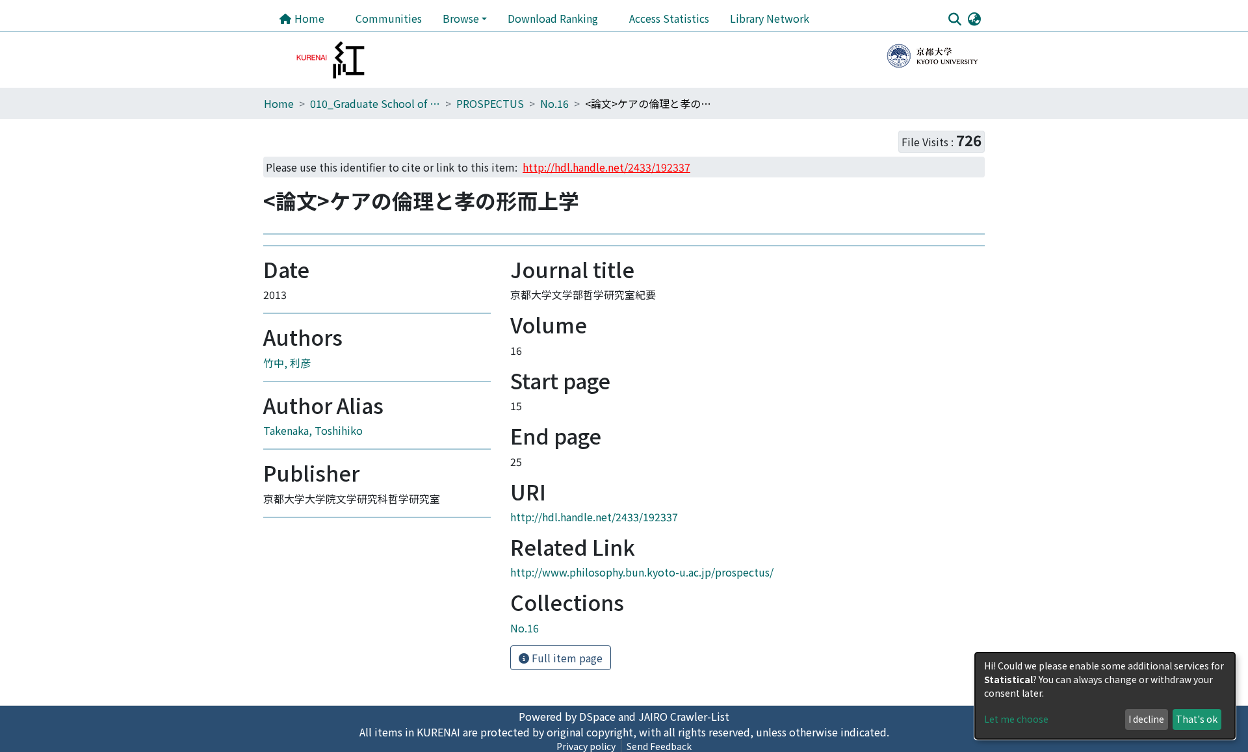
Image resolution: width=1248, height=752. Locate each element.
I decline (1146, 718)
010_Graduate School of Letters (375, 103)
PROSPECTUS (490, 103)
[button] (974, 18)
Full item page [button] (566, 723)
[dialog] (1105, 696)
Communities (389, 18)
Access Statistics (669, 18)
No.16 (554, 103)
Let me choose (1016, 718)
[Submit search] (954, 18)
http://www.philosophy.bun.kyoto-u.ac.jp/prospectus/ (642, 638)
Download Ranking (553, 18)
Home (308, 18)
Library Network (769, 18)
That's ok (1196, 718)
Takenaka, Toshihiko (313, 496)
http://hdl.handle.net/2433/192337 (594, 582)
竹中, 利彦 (287, 428)
